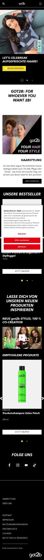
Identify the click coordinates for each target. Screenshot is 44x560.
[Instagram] (18, 465)
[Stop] (22, 80)
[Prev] (1, 398)
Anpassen (22, 233)
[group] (22, 46)
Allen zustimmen (22, 240)
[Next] (43, 398)
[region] (22, 229)
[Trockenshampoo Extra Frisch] (22, 398)
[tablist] (22, 280)
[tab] (27, 80)
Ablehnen (22, 247)
